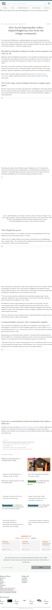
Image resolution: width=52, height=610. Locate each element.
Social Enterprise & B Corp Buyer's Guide (17, 23)
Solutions (5, 7)
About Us (47, 7)
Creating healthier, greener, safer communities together (14, 447)
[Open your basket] (49, 3)
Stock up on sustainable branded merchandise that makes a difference (17, 449)
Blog (6, 23)
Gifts (13, 7)
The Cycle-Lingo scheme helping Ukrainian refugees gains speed (16, 443)
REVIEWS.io (33, 538)
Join (41, 567)
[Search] (44, 3)
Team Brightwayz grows (8, 445)
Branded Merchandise (23, 7)
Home (3, 23)
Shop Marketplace (36, 7)
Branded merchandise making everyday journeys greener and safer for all (18, 442)
